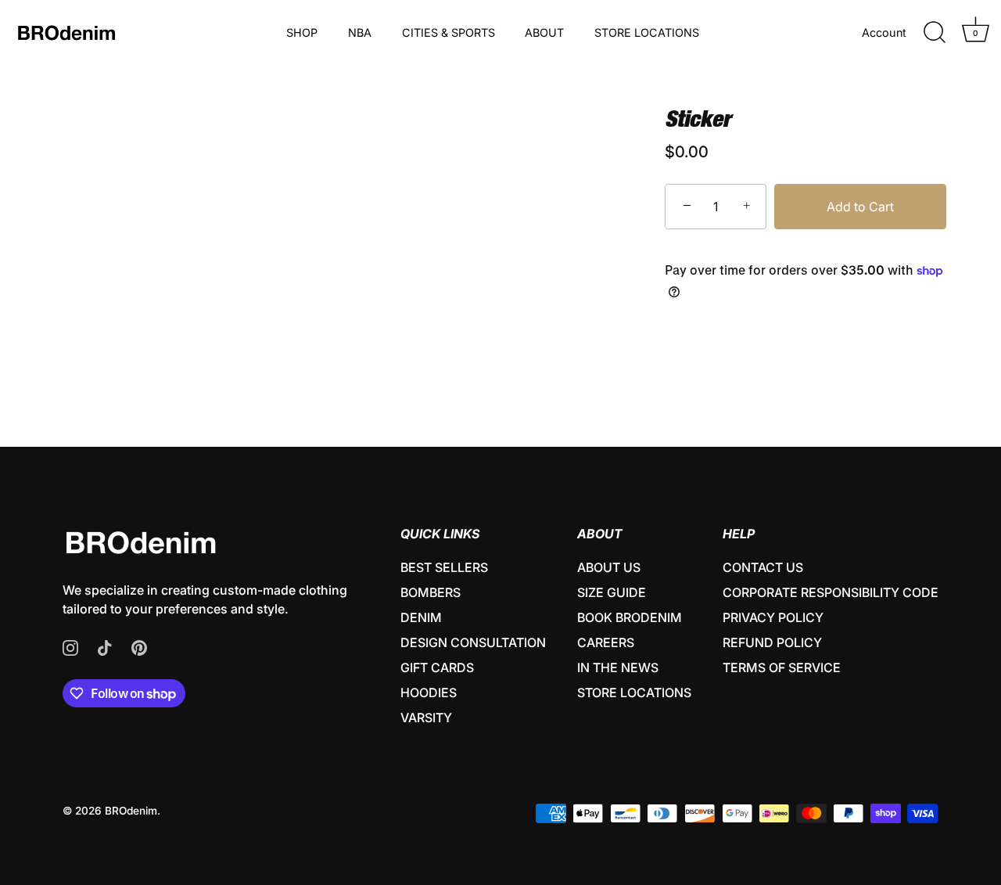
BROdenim (131, 810)
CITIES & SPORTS (448, 32)
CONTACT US (763, 567)
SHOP (302, 32)
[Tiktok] (105, 646)
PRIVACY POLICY (773, 617)
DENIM (421, 617)
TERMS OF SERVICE (782, 667)
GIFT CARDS (437, 667)
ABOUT (544, 32)
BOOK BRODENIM (629, 617)
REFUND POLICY (772, 642)
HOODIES (428, 692)
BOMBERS (430, 592)
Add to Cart (860, 206)
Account (884, 32)
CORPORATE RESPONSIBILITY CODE (830, 592)
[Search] (934, 33)
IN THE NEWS (617, 667)
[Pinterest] (139, 646)
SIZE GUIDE (611, 592)
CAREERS (605, 642)
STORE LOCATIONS (646, 32)
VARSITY (426, 717)
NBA (359, 32)
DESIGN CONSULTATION (473, 642)
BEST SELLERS (444, 567)
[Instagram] (70, 646)
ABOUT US (608, 567)
